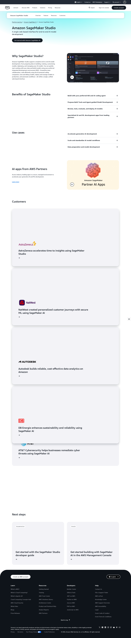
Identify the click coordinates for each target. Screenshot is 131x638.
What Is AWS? (15, 589)
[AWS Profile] (124, 2)
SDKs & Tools (71, 592)
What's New (14, 606)
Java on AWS (71, 603)
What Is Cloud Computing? (19, 592)
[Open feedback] (129, 319)
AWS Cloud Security (17, 603)
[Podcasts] (116, 628)
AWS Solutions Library (46, 599)
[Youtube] (114, 628)
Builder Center (71, 589)
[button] (25, 7)
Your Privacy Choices (31, 632)
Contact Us (98, 589)
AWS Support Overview (102, 603)
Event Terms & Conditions (103, 617)
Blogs (12, 610)
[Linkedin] (105, 628)
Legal (96, 610)
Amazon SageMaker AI (30, 22)
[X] (99, 628)
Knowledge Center (101, 599)
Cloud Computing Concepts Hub (21, 599)
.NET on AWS (71, 596)
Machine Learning (17, 22)
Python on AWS (72, 599)
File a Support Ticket (101, 592)
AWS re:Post (99, 596)
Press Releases (15, 613)
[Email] (119, 628)
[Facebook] (102, 628)
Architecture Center (45, 603)
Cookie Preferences (49, 632)
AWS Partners (43, 613)
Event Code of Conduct (102, 613)
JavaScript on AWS (73, 610)
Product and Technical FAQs (47, 606)
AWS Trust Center (44, 596)
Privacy (13, 632)
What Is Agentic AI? (17, 596)
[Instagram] (108, 628)
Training (41, 592)
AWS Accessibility (100, 606)
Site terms (20, 632)
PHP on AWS (71, 606)
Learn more (15, 182)
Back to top (64, 620)
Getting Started (44, 589)
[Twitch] (111, 628)
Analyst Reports (44, 610)
